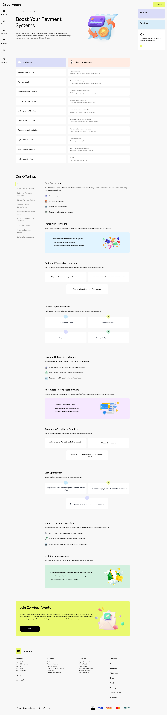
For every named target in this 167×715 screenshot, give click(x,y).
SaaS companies (52, 666)
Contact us (159, 4)
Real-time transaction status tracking (67, 412)
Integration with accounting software (67, 408)
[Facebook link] (39, 708)
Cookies (113, 683)
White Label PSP (21, 670)
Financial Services (84, 670)
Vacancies (114, 673)
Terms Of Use (115, 693)
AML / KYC (20, 680)
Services (113, 658)
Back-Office (19, 668)
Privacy (113, 688)
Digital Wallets (20, 662)
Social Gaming (83, 666)
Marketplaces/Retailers (54, 673)
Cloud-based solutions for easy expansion (64, 579)
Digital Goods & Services (86, 662)
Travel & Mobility (84, 673)
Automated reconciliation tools (65, 405)
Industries (82, 658)
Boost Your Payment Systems (39, 12)
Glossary (113, 698)
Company (114, 668)
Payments (19, 675)
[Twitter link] (44, 708)
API (111, 663)
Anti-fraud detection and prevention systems (68, 239)
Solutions (24, 12)
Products (19, 658)
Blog (112, 678)
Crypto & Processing (22, 664)
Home (17, 12)
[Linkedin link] (49, 708)
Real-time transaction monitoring (64, 242)
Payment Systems (52, 664)
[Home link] (12, 4)
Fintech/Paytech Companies (55, 668)
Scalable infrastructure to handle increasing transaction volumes (71, 572)
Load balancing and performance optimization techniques (69, 576)
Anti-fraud (19, 666)
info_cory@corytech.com (25, 708)
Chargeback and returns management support (68, 246)
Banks (49, 662)
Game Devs (50, 670)
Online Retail (83, 664)
